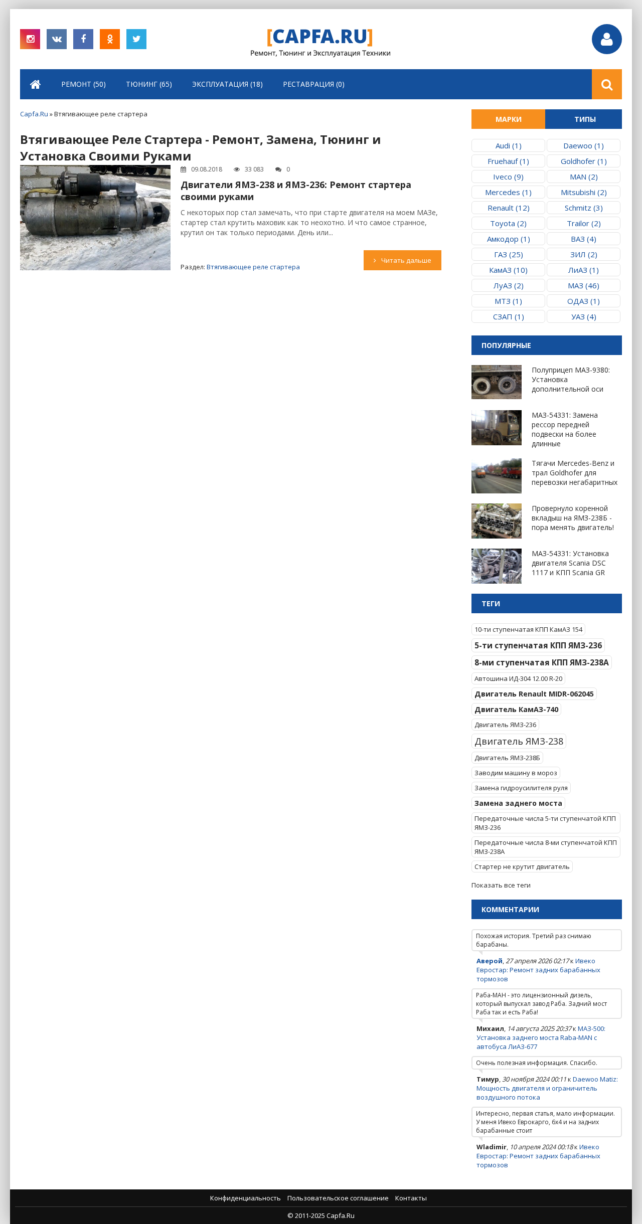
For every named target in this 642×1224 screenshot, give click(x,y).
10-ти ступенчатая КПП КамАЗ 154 (528, 629)
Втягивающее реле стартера (253, 266)
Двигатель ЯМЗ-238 (518, 741)
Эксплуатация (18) (227, 84)
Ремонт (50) (83, 84)
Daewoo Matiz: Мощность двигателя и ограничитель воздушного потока (547, 1088)
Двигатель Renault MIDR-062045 (534, 693)
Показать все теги (501, 885)
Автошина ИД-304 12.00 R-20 (518, 678)
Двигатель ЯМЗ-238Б (507, 757)
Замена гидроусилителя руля (521, 787)
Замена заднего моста (518, 803)
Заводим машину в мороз (515, 772)
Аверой (489, 960)
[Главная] (35, 84)
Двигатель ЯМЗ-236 (505, 724)
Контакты (411, 1197)
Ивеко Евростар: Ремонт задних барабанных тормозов (538, 969)
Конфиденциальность (245, 1197)
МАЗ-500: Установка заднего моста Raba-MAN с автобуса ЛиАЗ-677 (540, 1037)
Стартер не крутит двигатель (522, 866)
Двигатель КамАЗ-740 (516, 709)
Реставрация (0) (314, 84)
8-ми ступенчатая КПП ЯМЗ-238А (541, 662)
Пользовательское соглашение (338, 1197)
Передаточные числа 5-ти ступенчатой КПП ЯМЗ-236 (545, 823)
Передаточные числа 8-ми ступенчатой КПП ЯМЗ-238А (545, 847)
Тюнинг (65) (149, 84)
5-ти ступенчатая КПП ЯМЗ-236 (538, 645)
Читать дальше (406, 260)
